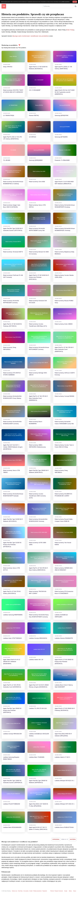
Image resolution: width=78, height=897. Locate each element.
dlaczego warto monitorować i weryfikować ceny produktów (30, 36)
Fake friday (20, 891)
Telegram (56, 891)
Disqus (74, 891)
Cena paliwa (26, 891)
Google (65, 891)
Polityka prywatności (37, 891)
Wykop (70, 891)
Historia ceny (14, 891)
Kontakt (30, 891)
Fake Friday (70, 30)
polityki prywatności (66, 1)
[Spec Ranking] (4, 6)
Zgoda (74, 1)
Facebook (61, 891)
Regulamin (44, 891)
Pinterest (52, 891)
